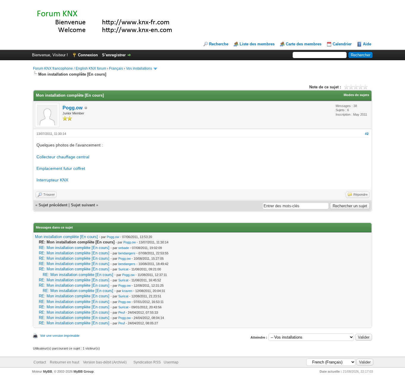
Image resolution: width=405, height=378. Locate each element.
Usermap (171, 362)
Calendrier (342, 44)
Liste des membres (257, 44)
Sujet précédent (53, 205)
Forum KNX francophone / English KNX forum (69, 68)
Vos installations (139, 68)
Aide (367, 44)
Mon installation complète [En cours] (66, 237)
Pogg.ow (72, 107)
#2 (367, 133)
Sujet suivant (83, 205)
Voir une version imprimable (59, 335)
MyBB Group (84, 371)
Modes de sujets (356, 95)
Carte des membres (303, 44)
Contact (40, 362)
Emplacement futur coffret (60, 168)
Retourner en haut (64, 362)
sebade (123, 248)
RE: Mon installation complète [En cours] (74, 247)
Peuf (121, 312)
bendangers (126, 253)
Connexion (88, 55)
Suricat (123, 269)
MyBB (47, 371)
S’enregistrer (114, 55)
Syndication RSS (147, 362)
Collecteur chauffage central (62, 156)
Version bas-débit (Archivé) (105, 362)
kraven (127, 291)
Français (116, 68)
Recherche (218, 44)
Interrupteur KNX (52, 180)
